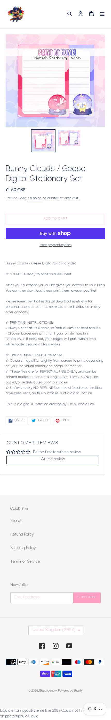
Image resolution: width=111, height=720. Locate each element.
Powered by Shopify (70, 691)
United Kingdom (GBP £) (54, 630)
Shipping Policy (23, 548)
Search (16, 521)
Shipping (35, 199)
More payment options (55, 245)
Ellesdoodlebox (48, 691)
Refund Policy (22, 535)
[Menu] (102, 14)
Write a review (53, 460)
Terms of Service (25, 562)
